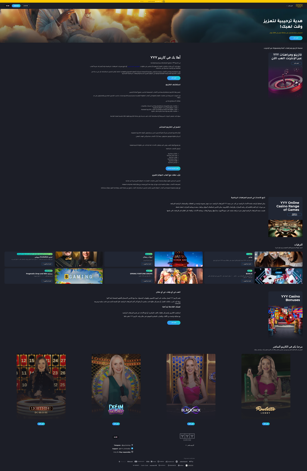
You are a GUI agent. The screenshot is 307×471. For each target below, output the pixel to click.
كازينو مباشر (290, 5)
